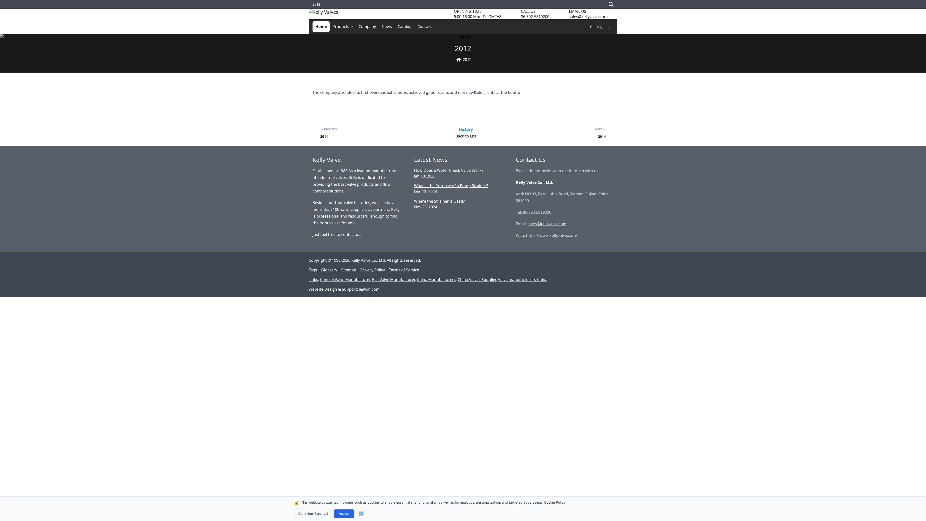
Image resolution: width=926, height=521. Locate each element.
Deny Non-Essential (313, 513)
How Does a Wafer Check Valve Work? (448, 170)
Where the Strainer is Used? (439, 201)
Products (341, 26)
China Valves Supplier (477, 279)
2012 (467, 59)
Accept (344, 513)
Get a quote (600, 26)
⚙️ (361, 513)
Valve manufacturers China (522, 279)
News (387, 26)
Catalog (405, 26)
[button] (353, 26)
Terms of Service (404, 270)
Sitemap (348, 270)
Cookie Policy (554, 502)
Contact (424, 26)
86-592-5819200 (535, 16)
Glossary (329, 270)
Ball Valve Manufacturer (393, 279)
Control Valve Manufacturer (345, 279)
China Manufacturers (436, 279)
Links (313, 279)
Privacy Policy (372, 270)
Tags (313, 270)
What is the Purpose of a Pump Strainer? (451, 185)
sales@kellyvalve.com (588, 16)
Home (321, 26)
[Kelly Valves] (323, 14)
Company (367, 26)
